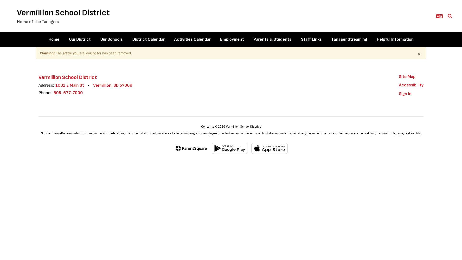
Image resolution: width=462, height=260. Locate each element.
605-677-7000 (68, 92)
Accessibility (411, 85)
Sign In (405, 93)
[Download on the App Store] (269, 148)
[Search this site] (450, 16)
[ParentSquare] (191, 148)
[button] (439, 16)
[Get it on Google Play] (230, 148)
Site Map (407, 76)
